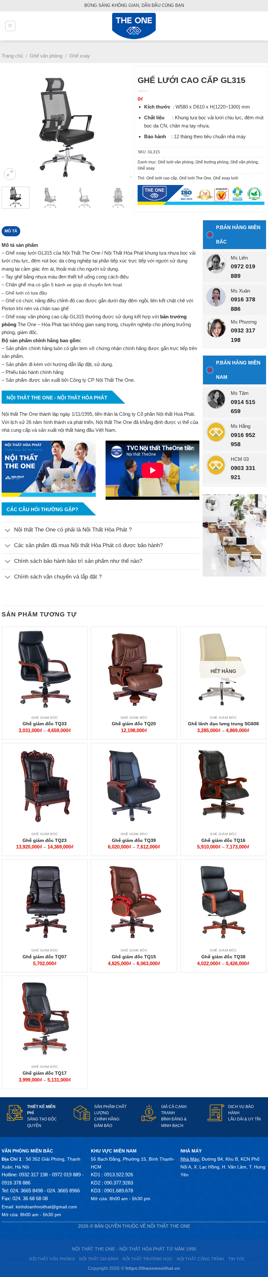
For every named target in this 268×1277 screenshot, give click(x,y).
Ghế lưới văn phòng (175, 162)
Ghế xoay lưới (225, 178)
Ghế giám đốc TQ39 (134, 840)
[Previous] (12, 127)
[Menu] (10, 26)
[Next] (121, 127)
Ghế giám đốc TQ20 (134, 723)
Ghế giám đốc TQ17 (45, 1073)
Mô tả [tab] (11, 231)
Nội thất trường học (148, 1259)
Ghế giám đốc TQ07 (45, 956)
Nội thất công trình (200, 1259)
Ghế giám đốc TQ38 (223, 956)
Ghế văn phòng (46, 56)
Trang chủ (12, 56)
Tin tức (236, 1259)
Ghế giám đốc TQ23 (45, 840)
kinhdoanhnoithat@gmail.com (46, 1206)
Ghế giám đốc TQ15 (134, 956)
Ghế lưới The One (195, 178)
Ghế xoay (79, 56)
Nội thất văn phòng (52, 1259)
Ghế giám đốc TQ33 (45, 723)
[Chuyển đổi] (8, 530)
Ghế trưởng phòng (211, 162)
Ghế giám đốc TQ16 (223, 840)
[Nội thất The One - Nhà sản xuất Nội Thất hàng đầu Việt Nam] (134, 26)
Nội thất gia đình (98, 1259)
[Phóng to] (10, 174)
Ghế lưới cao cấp (161, 178)
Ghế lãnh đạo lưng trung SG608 (223, 723)
